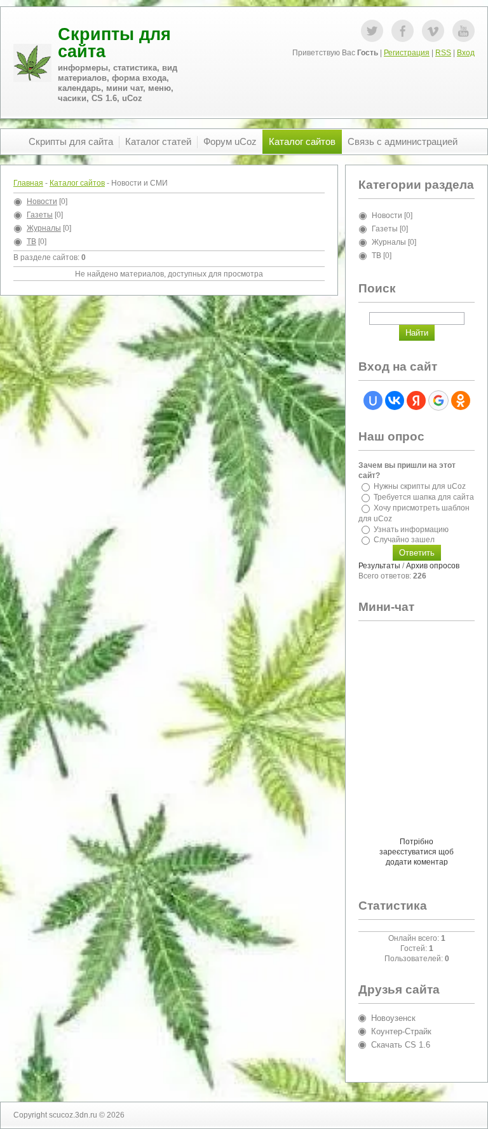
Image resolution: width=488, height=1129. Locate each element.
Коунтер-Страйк (401, 1031)
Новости (42, 201)
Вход (466, 52)
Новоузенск (393, 1018)
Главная (28, 183)
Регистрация (407, 52)
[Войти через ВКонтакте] (394, 400)
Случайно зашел (404, 539)
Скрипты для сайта (114, 43)
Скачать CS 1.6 (400, 1045)
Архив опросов (432, 565)
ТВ (31, 241)
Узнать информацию (411, 528)
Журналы (44, 228)
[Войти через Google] (438, 400)
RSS (443, 52)
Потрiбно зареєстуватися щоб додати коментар (416, 851)
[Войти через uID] (373, 400)
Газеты (40, 214)
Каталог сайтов (77, 183)
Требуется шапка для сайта (424, 497)
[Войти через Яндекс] (416, 400)
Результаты (379, 565)
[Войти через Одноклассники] (460, 400)
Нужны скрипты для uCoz (420, 486)
